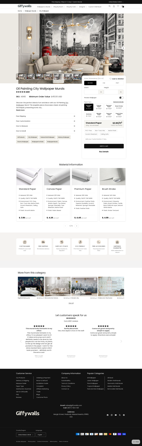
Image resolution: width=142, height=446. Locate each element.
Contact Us (65, 389)
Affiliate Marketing (42, 389)
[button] (44, 7)
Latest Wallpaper (93, 381)
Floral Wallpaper (92, 383)
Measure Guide (21, 383)
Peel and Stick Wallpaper (95, 389)
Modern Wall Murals (114, 381)
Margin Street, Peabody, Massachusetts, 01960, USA (71, 414)
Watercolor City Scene (105, 298)
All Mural (110, 378)
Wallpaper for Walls (37, 141)
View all (71, 303)
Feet (117, 83)
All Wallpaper (91, 378)
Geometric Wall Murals (115, 383)
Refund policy (53, 441)
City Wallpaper (44, 11)
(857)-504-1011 (71, 408)
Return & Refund (42, 381)
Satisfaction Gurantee (23, 389)
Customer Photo (42, 397)
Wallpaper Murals (30, 11)
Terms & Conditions (68, 383)
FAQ (17, 394)
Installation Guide (42, 383)
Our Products (20, 378)
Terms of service (63, 441)
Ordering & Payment (43, 378)
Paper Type (20, 386)
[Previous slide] (65, 226)
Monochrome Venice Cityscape (51, 298)
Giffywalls (23, 441)
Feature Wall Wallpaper (47, 137)
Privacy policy (31, 441)
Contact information (42, 441)
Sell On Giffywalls (22, 392)
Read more (20, 110)
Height (106, 87)
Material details (118, 102)
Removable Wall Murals (115, 389)
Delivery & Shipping (22, 381)
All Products (21, 137)
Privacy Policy (66, 386)
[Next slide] (77, 226)
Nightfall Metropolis (24, 298)
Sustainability (65, 381)
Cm (104, 83)
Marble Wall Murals (114, 386)
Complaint (40, 386)
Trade (38, 392)
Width (86, 87)
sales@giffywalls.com (71, 405)
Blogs (38, 394)
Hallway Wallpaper (63, 137)
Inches (90, 83)
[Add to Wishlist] (41, 279)
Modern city (75, 298)
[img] (71, 318)
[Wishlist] (118, 6)
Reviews (18, 397)
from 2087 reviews (71, 321)
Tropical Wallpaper (93, 386)
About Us (64, 378)
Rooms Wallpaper (23, 141)
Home (20, 11)
